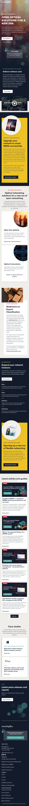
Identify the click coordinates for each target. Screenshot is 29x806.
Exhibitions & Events (7, 782)
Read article (5, 513)
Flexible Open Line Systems (9, 759)
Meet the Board (6, 801)
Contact (4, 777)
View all (14, 616)
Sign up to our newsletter (15, 737)
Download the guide (10, 177)
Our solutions (6, 38)
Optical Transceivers (7, 770)
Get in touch (6, 379)
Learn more (7, 91)
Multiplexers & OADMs (7, 764)
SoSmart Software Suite (8, 767)
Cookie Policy (23, 803)
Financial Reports (6, 795)
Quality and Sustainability (8, 785)
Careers (4, 780)
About (3, 774)
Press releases (7, 699)
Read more (7, 653)
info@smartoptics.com (7, 753)
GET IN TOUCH (7, 42)
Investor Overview (6, 790)
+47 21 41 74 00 (6, 750)
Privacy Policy (17, 803)
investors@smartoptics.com (13, 351)
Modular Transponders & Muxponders (11, 762)
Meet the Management (7, 798)
